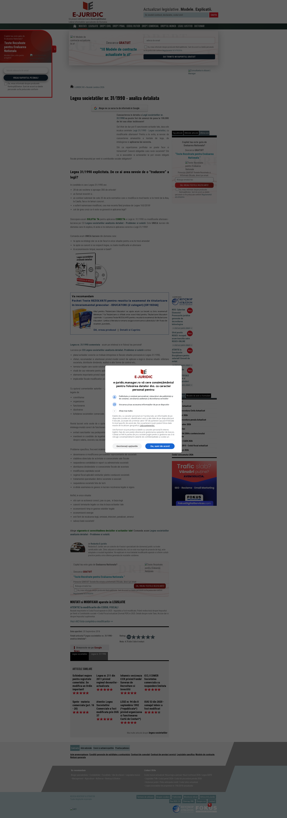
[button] (143, 411)
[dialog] (143, 409)
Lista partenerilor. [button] (147, 425)
